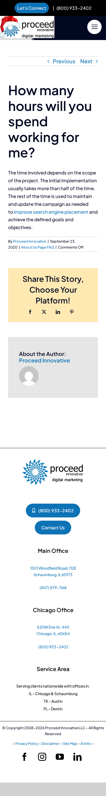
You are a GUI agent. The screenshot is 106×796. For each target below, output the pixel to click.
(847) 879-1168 (53, 587)
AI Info (85, 743)
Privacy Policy (26, 743)
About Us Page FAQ (37, 247)
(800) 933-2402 (74, 8)
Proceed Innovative (29, 241)
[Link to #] (94, 27)
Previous (64, 61)
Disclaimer (51, 743)
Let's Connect (31, 8)
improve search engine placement (51, 212)
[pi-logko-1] (53, 456)
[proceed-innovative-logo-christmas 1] (27, 17)
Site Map (70, 743)
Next (86, 61)
